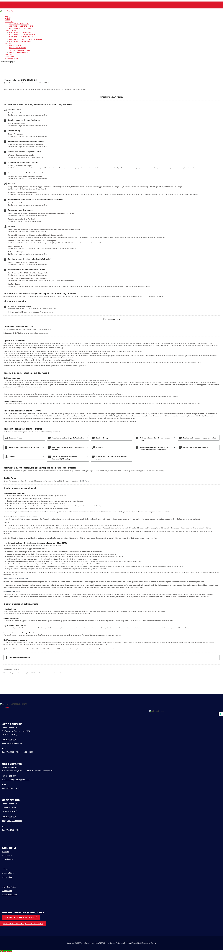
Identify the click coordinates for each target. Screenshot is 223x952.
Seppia (153, 943)
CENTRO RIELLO (10, 6)
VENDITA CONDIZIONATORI (18, 52)
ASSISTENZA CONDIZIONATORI (20, 28)
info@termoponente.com (12, 743)
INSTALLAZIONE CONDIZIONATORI (21, 37)
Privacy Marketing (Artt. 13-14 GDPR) (23, 924)
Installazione (7, 859)
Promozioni (7, 891)
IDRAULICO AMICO (11, 4)
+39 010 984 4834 (9, 817)
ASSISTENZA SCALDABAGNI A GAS (21, 26)
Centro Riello (8, 873)
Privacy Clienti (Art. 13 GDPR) (21, 917)
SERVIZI (7, 20)
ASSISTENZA (9, 22)
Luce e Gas (7, 877)
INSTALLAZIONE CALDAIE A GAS (20, 32)
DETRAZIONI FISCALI (12, 58)
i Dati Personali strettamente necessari (42, 673)
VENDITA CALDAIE (15, 46)
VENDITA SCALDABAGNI (17, 48)
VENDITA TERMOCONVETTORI (19, 50)
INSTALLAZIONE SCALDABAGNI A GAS (22, 34)
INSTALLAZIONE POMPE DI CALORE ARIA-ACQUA (25, 39)
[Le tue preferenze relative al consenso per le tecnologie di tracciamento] (221, 714)
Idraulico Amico (9, 887)
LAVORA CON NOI (10, 2)
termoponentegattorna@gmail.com (16, 780)
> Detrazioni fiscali (9, 895)
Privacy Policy (115, 943)
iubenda (5, 673)
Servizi (5, 852)
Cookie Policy (84, 481)
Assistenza (7, 855)
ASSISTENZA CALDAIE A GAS (19, 24)
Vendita (5, 869)
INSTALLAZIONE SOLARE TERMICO (21, 41)
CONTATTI (8, 7)
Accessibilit (136, 943)
